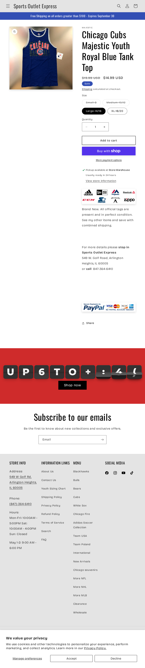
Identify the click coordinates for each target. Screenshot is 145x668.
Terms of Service (52, 522)
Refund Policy (50, 514)
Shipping (87, 89)
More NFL (79, 578)
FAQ (44, 539)
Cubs (76, 497)
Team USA (80, 535)
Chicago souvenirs (85, 570)
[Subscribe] (102, 439)
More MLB (80, 595)
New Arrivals (81, 561)
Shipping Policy (51, 497)
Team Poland (82, 544)
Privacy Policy (50, 505)
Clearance (80, 603)
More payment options (109, 160)
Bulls (76, 480)
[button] (8, 6)
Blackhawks (81, 471)
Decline (116, 658)
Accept (71, 658)
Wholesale (80, 612)
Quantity (87, 119)
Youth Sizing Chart (53, 488)
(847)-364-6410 (20, 504)
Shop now (72, 385)
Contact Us (48, 480)
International (81, 552)
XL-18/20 (117, 111)
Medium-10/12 (118, 103)
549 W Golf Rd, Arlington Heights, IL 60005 (23, 482)
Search (46, 531)
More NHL (80, 587)
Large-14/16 (94, 111)
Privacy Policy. (95, 648)
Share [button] (90, 323)
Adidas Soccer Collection (83, 525)
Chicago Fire (81, 514)
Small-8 (93, 103)
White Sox (79, 505)
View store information (101, 180)
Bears (77, 488)
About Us (47, 471)
